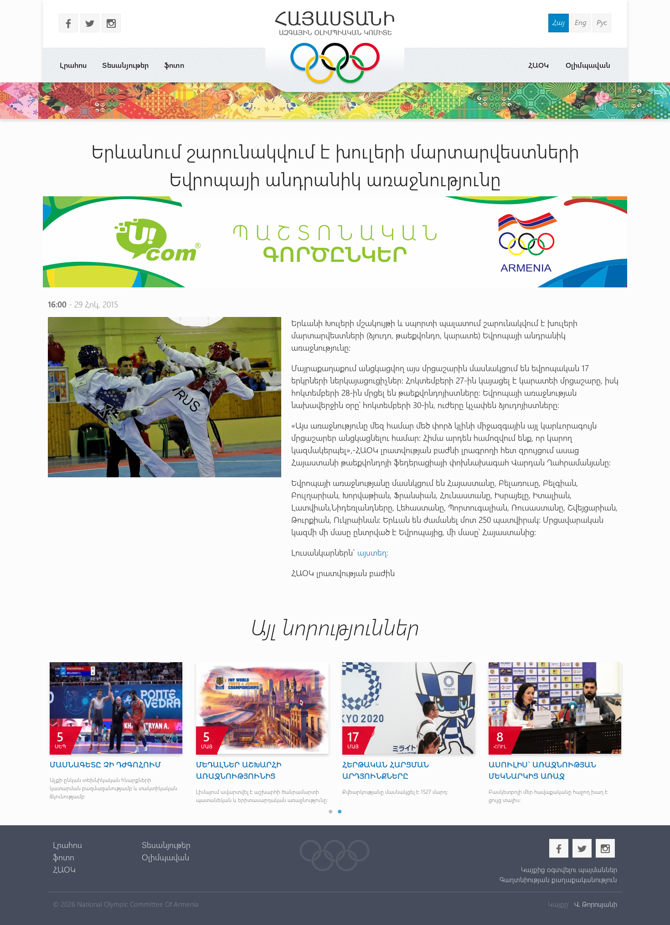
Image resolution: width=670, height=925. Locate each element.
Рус (602, 22)
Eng (581, 22)
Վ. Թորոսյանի (594, 904)
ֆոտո (174, 65)
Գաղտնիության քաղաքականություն (558, 879)
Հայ (558, 22)
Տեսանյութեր (125, 65)
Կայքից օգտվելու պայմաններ (569, 869)
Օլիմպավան (588, 65)
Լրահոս (73, 65)
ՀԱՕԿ (538, 65)
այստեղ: (374, 552)
